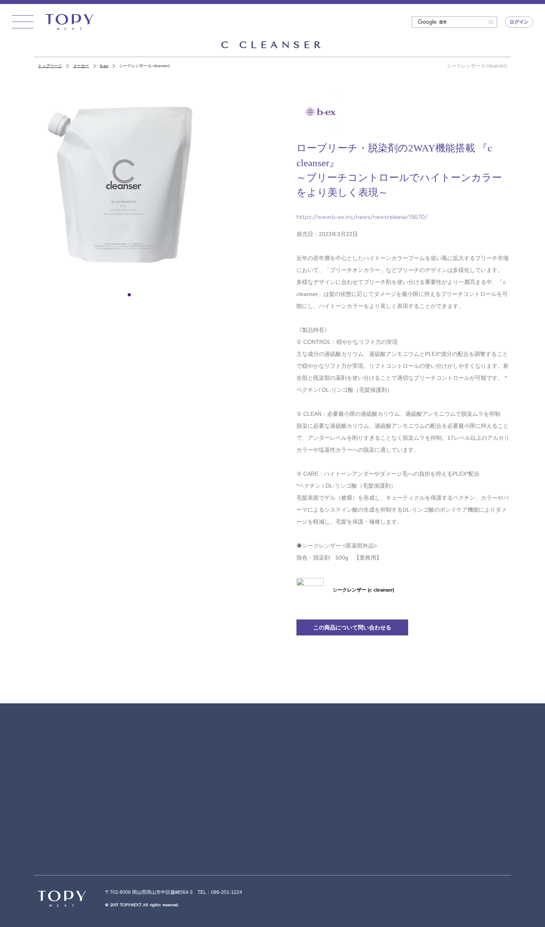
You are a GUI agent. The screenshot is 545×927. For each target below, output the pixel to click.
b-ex (104, 66)
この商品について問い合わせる (352, 627)
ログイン (519, 22)
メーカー (81, 66)
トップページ (50, 66)
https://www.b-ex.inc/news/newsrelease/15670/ (362, 217)
